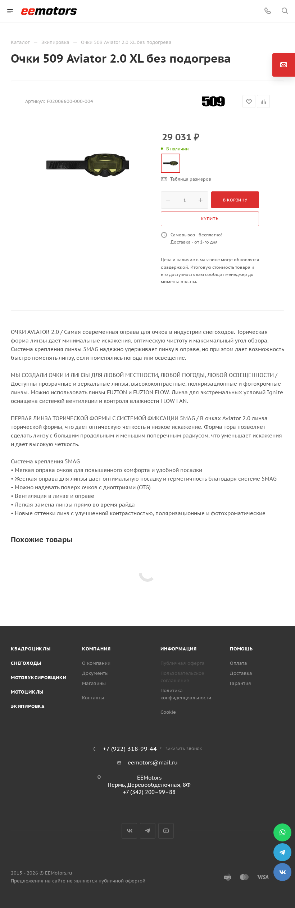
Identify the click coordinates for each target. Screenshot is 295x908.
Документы (95, 673)
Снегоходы (26, 663)
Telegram (147, 831)
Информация (178, 649)
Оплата (238, 663)
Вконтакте (129, 831)
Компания (96, 649)
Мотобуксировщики (39, 678)
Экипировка (28, 706)
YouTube (166, 831)
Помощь (241, 649)
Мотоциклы (27, 692)
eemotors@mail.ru (153, 762)
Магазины (94, 683)
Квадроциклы (31, 649)
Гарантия (240, 683)
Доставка (241, 673)
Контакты (93, 698)
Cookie (168, 712)
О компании (96, 663)
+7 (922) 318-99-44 (130, 749)
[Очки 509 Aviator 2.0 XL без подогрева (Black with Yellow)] (87, 165)
